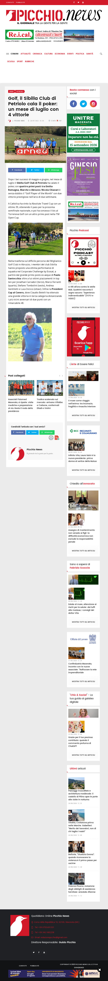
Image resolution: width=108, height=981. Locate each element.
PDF (60, 121)
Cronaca (37, 53)
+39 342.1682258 (46, 932)
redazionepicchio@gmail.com (54, 937)
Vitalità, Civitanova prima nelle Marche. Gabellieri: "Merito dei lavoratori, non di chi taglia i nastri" (82, 827)
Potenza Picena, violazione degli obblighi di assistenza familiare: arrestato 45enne (81, 889)
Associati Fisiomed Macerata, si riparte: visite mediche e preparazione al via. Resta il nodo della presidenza (20, 405)
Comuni (13, 53)
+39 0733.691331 (46, 927)
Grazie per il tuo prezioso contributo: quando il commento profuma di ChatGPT (80, 742)
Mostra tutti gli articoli (83, 307)
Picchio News (34, 449)
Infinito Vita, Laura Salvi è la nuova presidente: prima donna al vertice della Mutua (82, 458)
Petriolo (19, 91)
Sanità (89, 53)
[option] (21, 397)
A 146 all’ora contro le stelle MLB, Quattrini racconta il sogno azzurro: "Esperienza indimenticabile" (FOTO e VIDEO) (81, 292)
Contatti (10, 2)
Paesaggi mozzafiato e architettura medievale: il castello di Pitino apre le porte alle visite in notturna (83, 795)
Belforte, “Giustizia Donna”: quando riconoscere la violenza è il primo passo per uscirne (82, 859)
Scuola (11, 61)
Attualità (26, 53)
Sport (20, 61)
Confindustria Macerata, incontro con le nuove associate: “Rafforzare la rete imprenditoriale (82, 668)
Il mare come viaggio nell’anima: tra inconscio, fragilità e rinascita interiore (82, 403)
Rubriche (29, 61)
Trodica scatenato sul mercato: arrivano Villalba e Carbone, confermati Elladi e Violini (50, 404)
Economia (60, 53)
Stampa (53, 121)
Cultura (48, 53)
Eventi (70, 53)
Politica (80, 53)
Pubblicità (20, 2)
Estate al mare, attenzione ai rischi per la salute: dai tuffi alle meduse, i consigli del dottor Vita (82, 609)
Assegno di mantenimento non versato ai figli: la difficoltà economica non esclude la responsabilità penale (81, 536)
